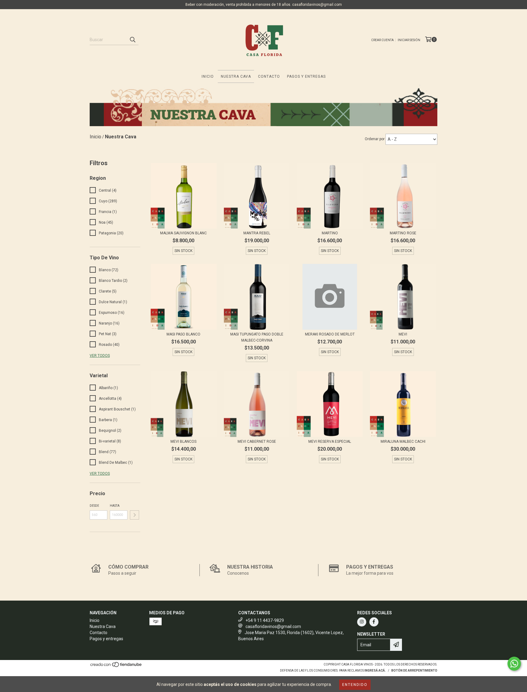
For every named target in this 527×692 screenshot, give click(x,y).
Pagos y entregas (306, 76)
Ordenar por (375, 139)
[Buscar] (132, 39)
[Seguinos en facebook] (373, 621)
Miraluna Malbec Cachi (403, 441)
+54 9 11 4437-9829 (265, 620)
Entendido (354, 685)
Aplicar (134, 515)
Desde (94, 505)
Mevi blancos (183, 441)
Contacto (269, 76)
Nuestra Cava (236, 76)
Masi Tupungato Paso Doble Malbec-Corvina (256, 337)
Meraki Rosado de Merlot (330, 334)
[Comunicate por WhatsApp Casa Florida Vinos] (514, 664)
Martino (330, 233)
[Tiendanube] (116, 666)
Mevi (403, 334)
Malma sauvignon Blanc (183, 233)
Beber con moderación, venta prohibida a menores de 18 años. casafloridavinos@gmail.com (263, 4)
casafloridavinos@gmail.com (273, 626)
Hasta (115, 505)
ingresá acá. (375, 670)
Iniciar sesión (409, 40)
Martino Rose (403, 233)
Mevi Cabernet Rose (257, 441)
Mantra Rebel (256, 233)
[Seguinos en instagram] (361, 621)
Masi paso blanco (183, 334)
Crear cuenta (382, 40)
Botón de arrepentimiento (414, 670)
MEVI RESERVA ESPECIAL (329, 441)
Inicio (208, 76)
